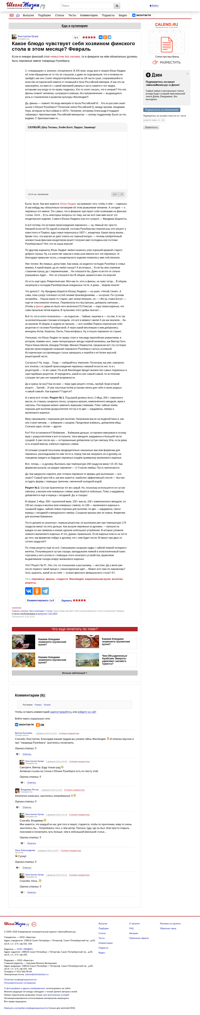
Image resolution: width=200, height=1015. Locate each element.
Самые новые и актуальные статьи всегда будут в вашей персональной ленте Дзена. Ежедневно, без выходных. (165, 95)
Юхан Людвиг (68, 203)
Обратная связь (168, 928)
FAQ (131, 928)
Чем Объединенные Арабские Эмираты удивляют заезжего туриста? (114, 659)
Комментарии (89, 15)
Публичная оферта (139, 938)
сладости (62, 579)
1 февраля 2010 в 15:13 (57, 815)
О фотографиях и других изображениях (24, 988)
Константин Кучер (34, 761)
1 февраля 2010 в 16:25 (46, 733)
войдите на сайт (87, 712)
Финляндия (76, 579)
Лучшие (47, 705)
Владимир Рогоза (30, 789)
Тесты (72, 15)
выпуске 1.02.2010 (47, 613)
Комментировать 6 (40, 600)
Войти (154, 5)
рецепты (30, 582)
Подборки (44, 15)
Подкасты (108, 15)
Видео (123, 15)
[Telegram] (109, 37)
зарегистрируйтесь (61, 712)
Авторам (133, 933)
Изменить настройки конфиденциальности (26, 1008)
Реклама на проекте (170, 923)
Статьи (59, 15)
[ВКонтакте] (100, 37)
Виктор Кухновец (23, 733)
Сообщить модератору (69, 733)
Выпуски (28, 15)
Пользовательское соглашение (20, 983)
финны (50, 579)
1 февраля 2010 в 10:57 (48, 851)
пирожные (38, 579)
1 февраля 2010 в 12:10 (51, 790)
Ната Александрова (25, 850)
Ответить (27, 754)
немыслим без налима (65, 56)
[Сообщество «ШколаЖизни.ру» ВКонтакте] (141, 15)
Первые (38, 705)
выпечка (117, 579)
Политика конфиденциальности (20, 979)
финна (40, 306)
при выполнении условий (56, 995)
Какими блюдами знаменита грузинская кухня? (52, 642)
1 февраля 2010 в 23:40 (57, 761)
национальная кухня (98, 579)
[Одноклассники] (105, 37)
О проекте (134, 923)
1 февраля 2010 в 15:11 (57, 875)
